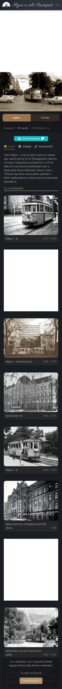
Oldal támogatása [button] (31, 138)
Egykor (16, 117)
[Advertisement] (31, 41)
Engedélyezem (31, 680)
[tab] (10, 146)
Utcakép (45, 117)
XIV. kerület (22, 128)
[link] (26, 5)
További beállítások (31, 673)
